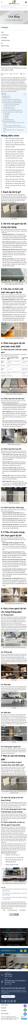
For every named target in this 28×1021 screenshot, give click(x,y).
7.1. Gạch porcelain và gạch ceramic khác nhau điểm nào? (13, 123)
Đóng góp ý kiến (7, 996)
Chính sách (3, 1010)
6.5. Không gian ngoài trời (8, 119)
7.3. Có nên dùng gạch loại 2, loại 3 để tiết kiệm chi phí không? (14, 128)
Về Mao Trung (4, 1005)
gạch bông (18, 481)
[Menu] (2, 2)
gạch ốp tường (19, 805)
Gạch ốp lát (3, 194)
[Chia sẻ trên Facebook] (10, 915)
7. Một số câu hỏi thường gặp (8, 121)
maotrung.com (15, 855)
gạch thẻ (9, 483)
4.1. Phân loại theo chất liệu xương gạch (11, 104)
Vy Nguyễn (6, 73)
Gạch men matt (16, 415)
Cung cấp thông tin (12, 910)
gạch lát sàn (11, 717)
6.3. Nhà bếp (5, 116)
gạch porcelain (10, 260)
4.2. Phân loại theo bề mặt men (9, 105)
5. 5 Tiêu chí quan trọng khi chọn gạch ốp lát (12, 110)
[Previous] (21, 951)
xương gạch (12, 303)
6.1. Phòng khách (6, 113)
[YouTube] (8, 1001)
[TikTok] (11, 1001)
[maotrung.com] (14, 2)
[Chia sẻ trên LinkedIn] (18, 915)
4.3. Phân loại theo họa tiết (8, 107)
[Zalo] (2, 1001)
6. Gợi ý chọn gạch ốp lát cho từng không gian (12, 112)
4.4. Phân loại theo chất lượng (9, 108)
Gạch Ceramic (6, 548)
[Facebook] (5, 1001)
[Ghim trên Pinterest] (15, 915)
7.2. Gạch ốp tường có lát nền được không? (11, 125)
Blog (4, 910)
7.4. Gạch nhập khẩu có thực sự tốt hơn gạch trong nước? (13, 131)
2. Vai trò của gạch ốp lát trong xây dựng (11, 99)
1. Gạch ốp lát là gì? (6, 97)
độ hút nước (11, 771)
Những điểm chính (6, 96)
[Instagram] (15, 1001)
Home (12, 14)
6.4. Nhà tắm (5, 118)
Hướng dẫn (3, 1007)
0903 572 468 (14, 864)
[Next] (25, 951)
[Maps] (25, 1005)
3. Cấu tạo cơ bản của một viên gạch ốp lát (12, 101)
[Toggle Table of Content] (24, 94)
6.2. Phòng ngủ (6, 115)
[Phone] (25, 1009)
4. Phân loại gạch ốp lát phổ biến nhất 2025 (12, 102)
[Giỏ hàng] (26, 2)
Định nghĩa (22, 910)
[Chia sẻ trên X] (13, 915)
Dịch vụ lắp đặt (4, 1013)
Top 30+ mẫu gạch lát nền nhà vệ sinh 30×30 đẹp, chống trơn (12, 966)
